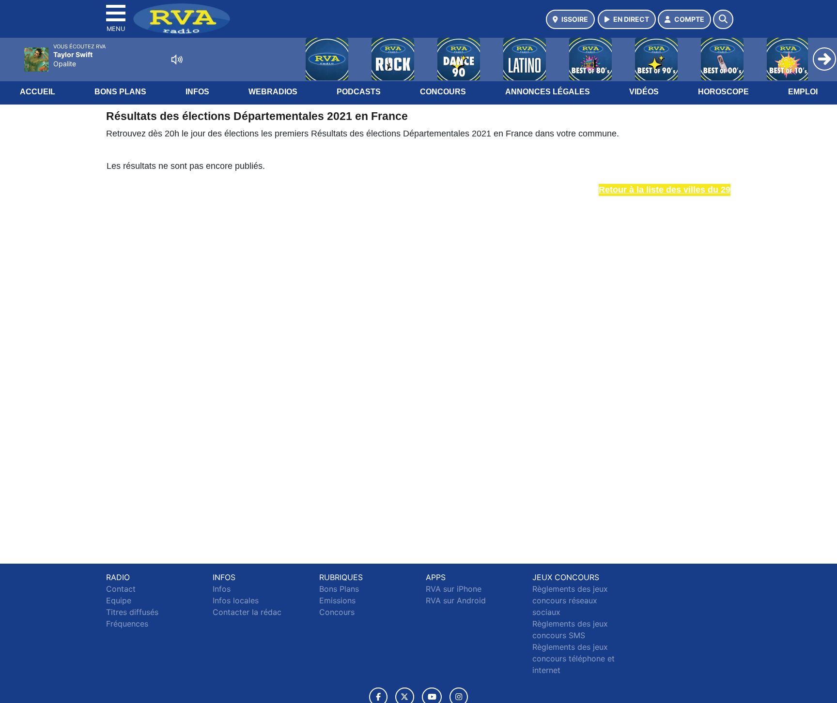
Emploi (803, 92)
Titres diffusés (132, 612)
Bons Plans (120, 92)
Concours (443, 92)
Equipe (118, 600)
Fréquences (127, 623)
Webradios (272, 92)
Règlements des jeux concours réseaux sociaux (570, 600)
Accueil (37, 92)
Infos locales (236, 600)
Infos (197, 92)
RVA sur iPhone (453, 589)
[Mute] (177, 59)
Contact (121, 589)
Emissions (337, 600)
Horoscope (723, 92)
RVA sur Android (456, 600)
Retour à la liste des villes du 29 (664, 189)
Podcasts (359, 92)
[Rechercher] (723, 19)
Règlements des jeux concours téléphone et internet (573, 658)
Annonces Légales (547, 92)
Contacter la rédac (247, 612)
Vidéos (644, 92)
